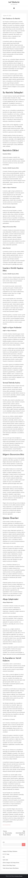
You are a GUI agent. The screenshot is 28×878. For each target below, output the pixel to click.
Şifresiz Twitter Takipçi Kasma (9, 865)
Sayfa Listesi (5, 860)
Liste (4, 857)
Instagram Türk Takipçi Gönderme (10, 851)
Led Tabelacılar (14, 2)
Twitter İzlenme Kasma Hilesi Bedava (11, 868)
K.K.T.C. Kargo (6, 854)
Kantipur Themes (18, 876)
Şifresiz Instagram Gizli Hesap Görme (11, 862)
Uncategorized (7, 824)
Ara (4, 842)
